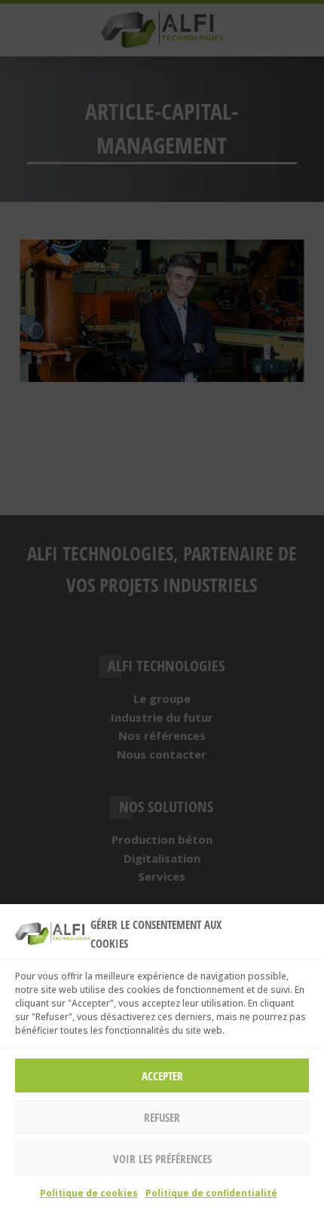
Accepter (162, 1075)
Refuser (162, 1117)
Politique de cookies (89, 1193)
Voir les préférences (162, 1158)
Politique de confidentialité (211, 1193)
